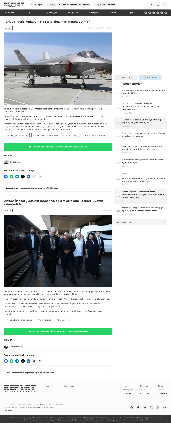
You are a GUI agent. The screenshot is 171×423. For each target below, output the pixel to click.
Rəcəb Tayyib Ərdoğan (95, 135)
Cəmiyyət (144, 386)
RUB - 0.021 (127, 77)
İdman (142, 390)
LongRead (127, 394)
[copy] (40, 176)
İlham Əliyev (36, 5)
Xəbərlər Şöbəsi (16, 347)
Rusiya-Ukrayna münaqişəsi (19, 320)
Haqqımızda (49, 386)
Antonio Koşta (63, 320)
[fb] (145, 12)
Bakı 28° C (152, 77)
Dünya (160, 386)
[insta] (149, 12)
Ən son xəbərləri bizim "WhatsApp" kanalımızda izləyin (60, 147)
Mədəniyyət (144, 394)
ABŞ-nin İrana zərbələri (105, 5)
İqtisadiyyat (127, 390)
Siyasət (125, 386)
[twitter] (157, 12)
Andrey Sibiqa (44, 320)
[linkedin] (161, 12)
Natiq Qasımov (16, 162)
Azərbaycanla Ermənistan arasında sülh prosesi (68, 5)
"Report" (8, 299)
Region (8, 28)
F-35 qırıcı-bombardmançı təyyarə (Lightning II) (56, 135)
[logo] (14, 4)
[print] (34, 176)
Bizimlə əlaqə (68, 386)
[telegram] (153, 12)
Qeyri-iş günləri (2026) (17, 135)
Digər (130, 12)
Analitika (161, 390)
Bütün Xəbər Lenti (123, 222)
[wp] (11, 176)
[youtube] (165, 12)
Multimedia (162, 394)
